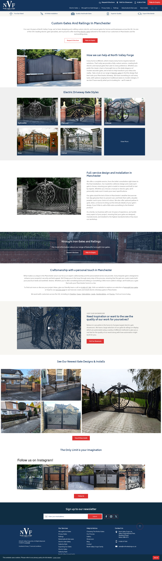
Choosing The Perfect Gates (95, 531)
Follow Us (81, 496)
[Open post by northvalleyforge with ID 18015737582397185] (132, 477)
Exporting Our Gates (64, 547)
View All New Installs (81, 438)
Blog (88, 542)
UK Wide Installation (51, 14)
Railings (115, 8)
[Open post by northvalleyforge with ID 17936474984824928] (106, 477)
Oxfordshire (86, 294)
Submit (95, 517)
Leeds (93, 294)
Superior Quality (116, 14)
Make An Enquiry (154, 2)
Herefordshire (101, 294)
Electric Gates (73, 8)
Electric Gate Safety (64, 542)
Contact (89, 544)
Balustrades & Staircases (129, 8)
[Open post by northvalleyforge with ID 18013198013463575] (55, 477)
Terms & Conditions (35, 546)
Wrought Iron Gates (64, 531)
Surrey (112, 294)
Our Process (90, 534)
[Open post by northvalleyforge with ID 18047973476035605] (30, 477)
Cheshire (73, 294)
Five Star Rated (19, 14)
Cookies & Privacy (24, 546)
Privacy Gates (106, 8)
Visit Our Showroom (125, 2)
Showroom (90, 539)
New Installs (144, 8)
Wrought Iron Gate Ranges (89, 8)
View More (124, 142)
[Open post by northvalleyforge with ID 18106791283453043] (81, 477)
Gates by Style (62, 544)
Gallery (89, 537)
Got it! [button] (156, 557)
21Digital (27, 543)
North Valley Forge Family (95, 547)
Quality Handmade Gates (84, 14)
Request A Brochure (108, 2)
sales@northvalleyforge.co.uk (127, 546)
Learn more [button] (56, 557)
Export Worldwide (148, 14)
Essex (79, 294)
